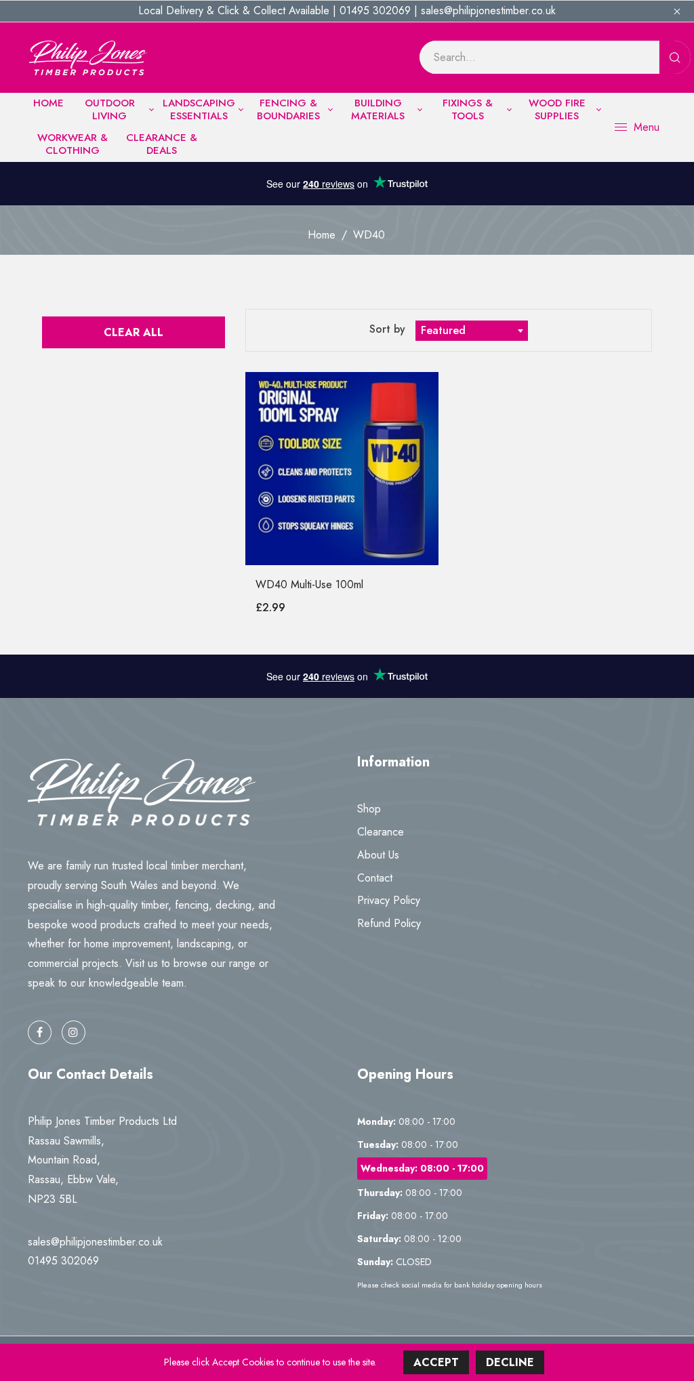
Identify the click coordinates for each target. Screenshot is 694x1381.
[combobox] (471, 331)
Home (321, 235)
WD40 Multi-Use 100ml (309, 584)
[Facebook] (40, 1032)
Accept (436, 1362)
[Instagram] (73, 1032)
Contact (374, 878)
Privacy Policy (388, 900)
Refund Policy (389, 923)
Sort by (389, 329)
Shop (369, 809)
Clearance (380, 832)
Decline (510, 1362)
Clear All (133, 332)
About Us (378, 855)
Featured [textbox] (443, 330)
